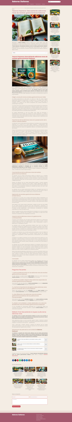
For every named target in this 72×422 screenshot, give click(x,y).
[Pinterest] (18, 360)
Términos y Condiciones (40, 415)
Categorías (32, 4)
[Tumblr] (22, 360)
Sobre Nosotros (38, 4)
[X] (15, 360)
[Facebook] (13, 360)
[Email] (29, 360)
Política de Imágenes (39, 417)
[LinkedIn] (25, 360)
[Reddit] (31, 360)
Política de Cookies (39, 416)
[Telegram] (27, 360)
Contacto (43, 4)
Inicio (28, 4)
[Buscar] (60, 1)
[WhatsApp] (20, 360)
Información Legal (39, 414)
